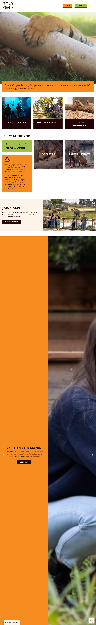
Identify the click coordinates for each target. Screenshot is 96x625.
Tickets (67, 6)
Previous (3, 455)
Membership (81, 6)
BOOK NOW (24, 467)
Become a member (11, 222)
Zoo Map (48, 154)
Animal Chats (79, 154)
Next (93, 455)
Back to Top (91, 621)
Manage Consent (11, 622)
